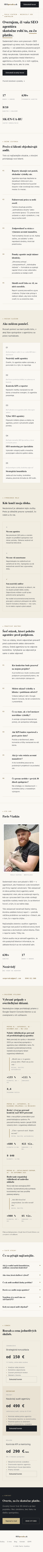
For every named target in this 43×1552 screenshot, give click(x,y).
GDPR (29, 1542)
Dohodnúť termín (15, 1379)
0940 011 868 (30, 978)
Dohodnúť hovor (30, 4)
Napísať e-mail (11, 1521)
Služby (2, 1542)
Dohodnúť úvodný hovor (15, 73)
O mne (9, 1542)
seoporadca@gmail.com (12, 978)
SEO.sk (10, 4)
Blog (15, 1542)
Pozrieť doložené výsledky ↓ (14, 81)
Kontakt (22, 1542)
